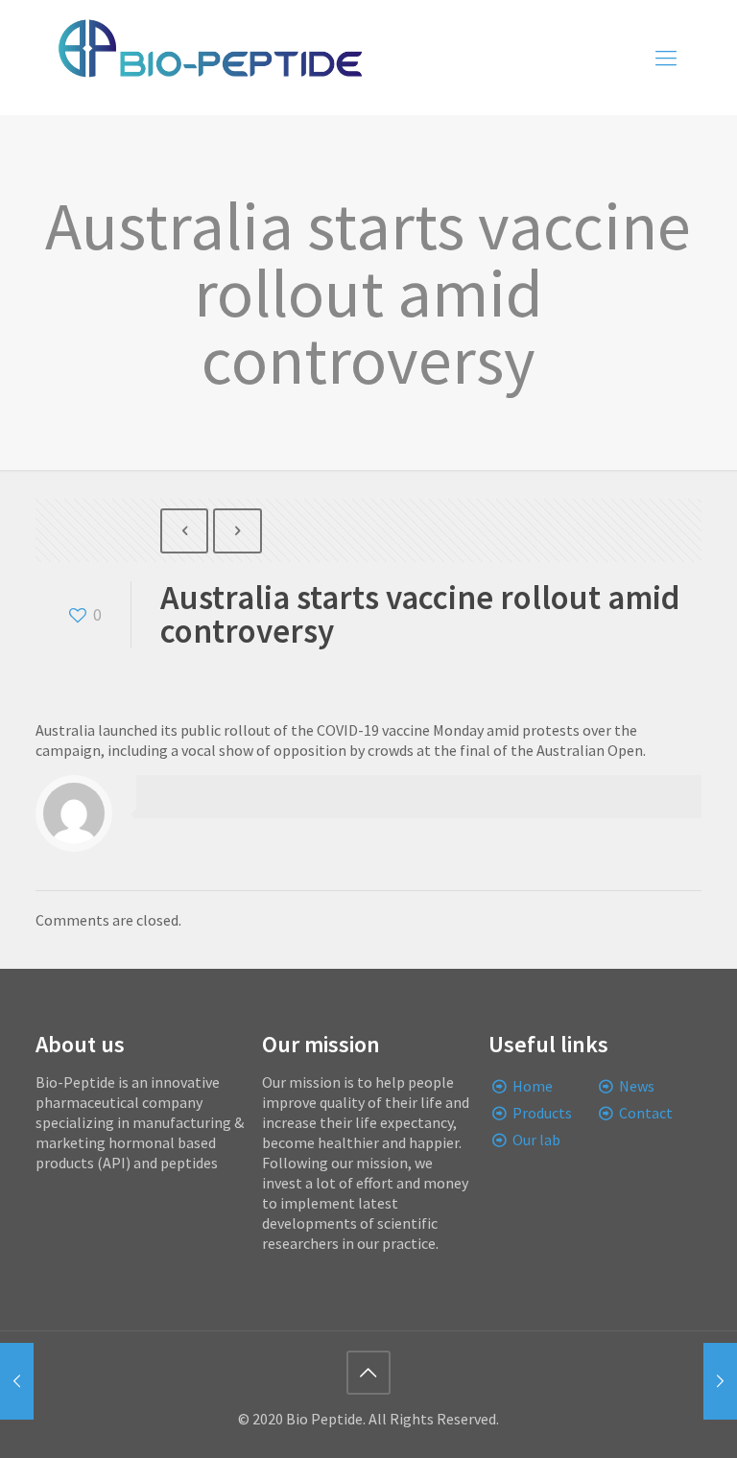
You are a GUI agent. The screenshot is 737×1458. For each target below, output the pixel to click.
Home (532, 1085)
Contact (646, 1112)
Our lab (536, 1139)
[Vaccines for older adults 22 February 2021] (720, 1381)
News (636, 1085)
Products (542, 1112)
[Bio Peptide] (209, 57)
